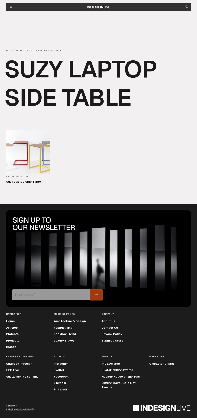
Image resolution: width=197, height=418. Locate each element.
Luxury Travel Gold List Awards (119, 385)
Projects (12, 334)
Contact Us (110, 328)
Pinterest (60, 389)
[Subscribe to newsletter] (96, 294)
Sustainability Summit (22, 377)
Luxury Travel (64, 340)
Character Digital (161, 364)
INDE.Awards (111, 364)
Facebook (61, 377)
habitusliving (63, 328)
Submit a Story (112, 340)
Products (12, 340)
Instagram (61, 364)
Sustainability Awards (117, 370)
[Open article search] (186, 7)
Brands (11, 347)
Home (10, 321)
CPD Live (12, 370)
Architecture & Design (70, 321)
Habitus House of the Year (121, 377)
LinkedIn (60, 383)
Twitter (59, 370)
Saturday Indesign (19, 364)
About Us (108, 321)
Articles (12, 328)
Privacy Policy (112, 334)
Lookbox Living (65, 334)
